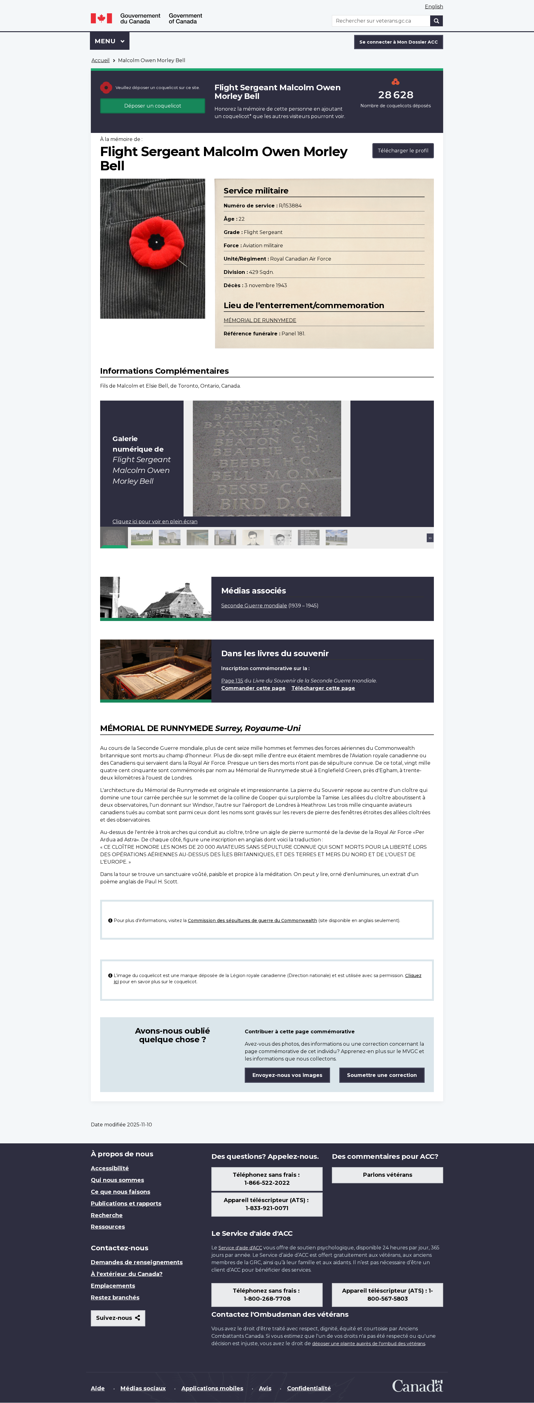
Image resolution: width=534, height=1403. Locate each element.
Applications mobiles (212, 1388)
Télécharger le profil (403, 151)
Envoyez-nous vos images (287, 1075)
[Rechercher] (436, 21)
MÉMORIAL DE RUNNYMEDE (260, 320)
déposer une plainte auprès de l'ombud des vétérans (368, 1343)
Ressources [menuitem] (108, 1226)
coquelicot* (237, 116)
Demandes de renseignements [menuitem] (137, 1262)
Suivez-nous (120, 1320)
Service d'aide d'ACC (240, 1248)
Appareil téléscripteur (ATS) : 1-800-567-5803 (387, 1294)
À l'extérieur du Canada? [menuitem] (127, 1274)
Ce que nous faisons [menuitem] (120, 1191)
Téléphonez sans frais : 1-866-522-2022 (267, 1178)
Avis (265, 1388)
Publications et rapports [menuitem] (126, 1203)
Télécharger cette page (323, 688)
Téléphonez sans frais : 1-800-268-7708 (267, 1294)
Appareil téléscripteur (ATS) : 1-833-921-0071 (267, 1204)
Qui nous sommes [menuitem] (117, 1180)
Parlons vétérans (387, 1174)
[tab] (114, 537)
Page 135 (232, 681)
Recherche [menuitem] (107, 1215)
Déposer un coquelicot (152, 106)
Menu (112, 41)
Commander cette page (253, 688)
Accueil (100, 60)
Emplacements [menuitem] (113, 1285)
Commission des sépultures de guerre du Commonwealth (252, 920)
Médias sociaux (143, 1388)
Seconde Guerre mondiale (254, 606)
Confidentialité (309, 1388)
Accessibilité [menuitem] (110, 1168)
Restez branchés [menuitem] (115, 1297)
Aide (98, 1388)
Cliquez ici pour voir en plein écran (154, 522)
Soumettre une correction (382, 1075)
